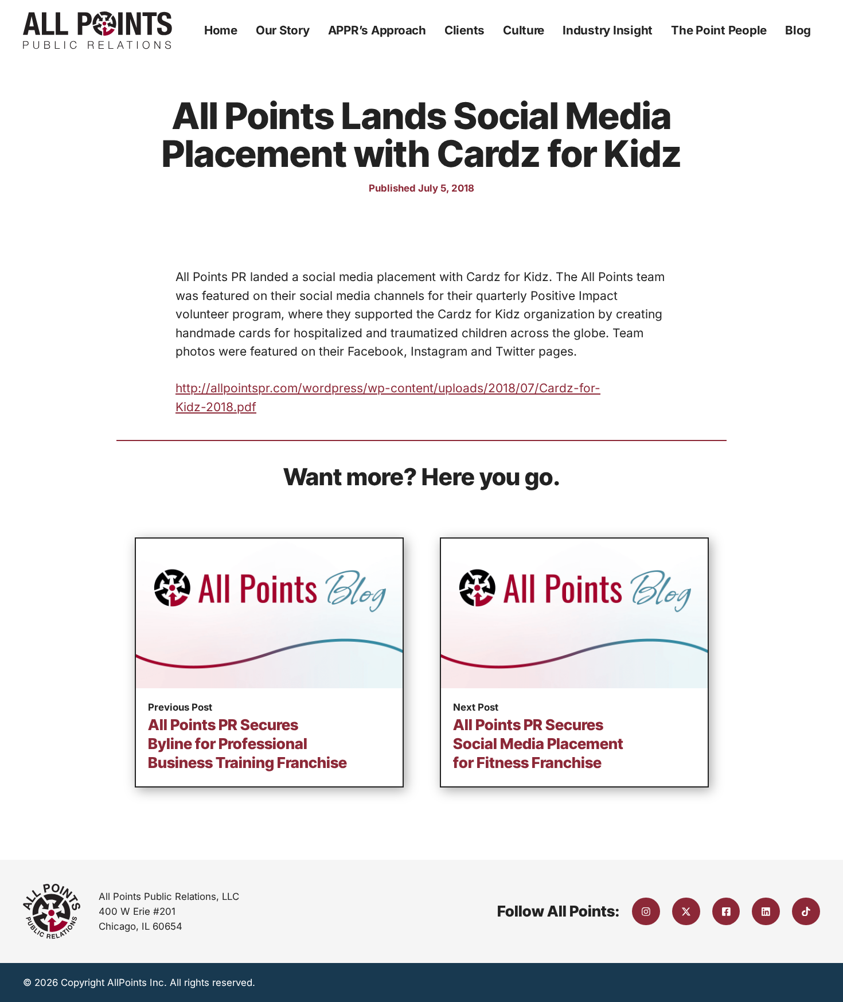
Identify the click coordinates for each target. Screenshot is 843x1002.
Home (220, 30)
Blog (798, 30)
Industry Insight (608, 30)
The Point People (719, 30)
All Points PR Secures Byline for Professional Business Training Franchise (247, 743)
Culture (523, 30)
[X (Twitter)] (686, 912)
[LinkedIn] (766, 912)
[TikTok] (806, 912)
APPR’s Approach (377, 30)
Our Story (283, 30)
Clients (464, 30)
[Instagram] (646, 912)
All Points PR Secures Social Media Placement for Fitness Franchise (538, 743)
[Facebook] (726, 912)
